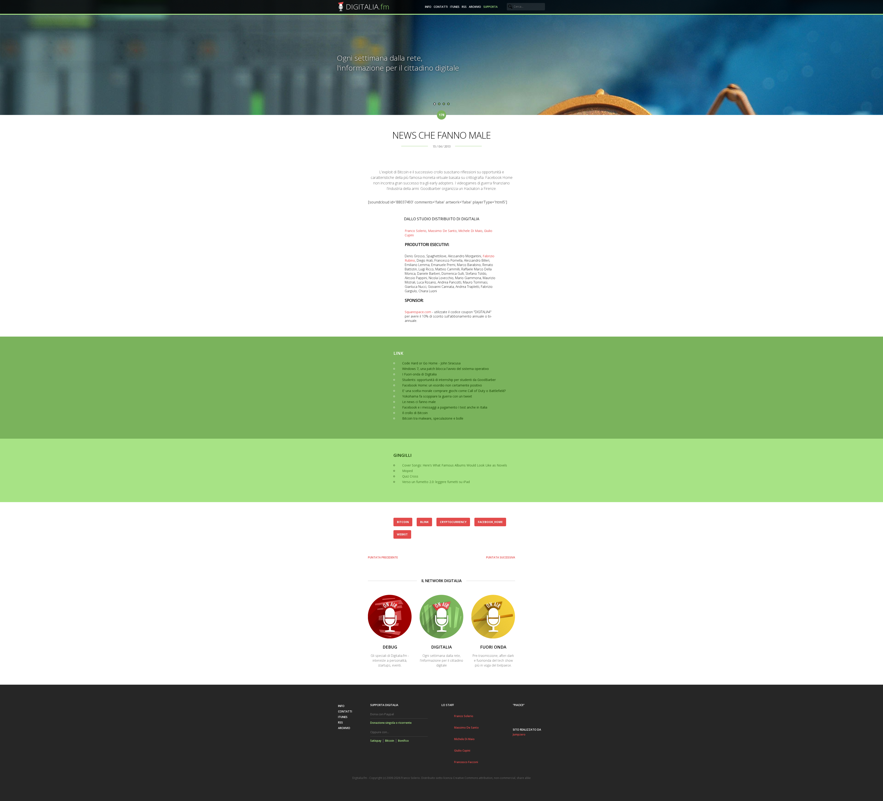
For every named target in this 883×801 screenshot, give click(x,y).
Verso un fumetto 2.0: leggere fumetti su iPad (436, 482)
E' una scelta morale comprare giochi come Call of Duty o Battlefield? (454, 391)
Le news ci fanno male (419, 402)
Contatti (441, 7)
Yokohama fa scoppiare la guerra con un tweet (437, 396)
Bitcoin (389, 741)
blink (424, 522)
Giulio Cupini (462, 750)
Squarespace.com (418, 312)
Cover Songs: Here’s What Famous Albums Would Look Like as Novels (454, 465)
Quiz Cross (410, 476)
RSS (464, 7)
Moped (407, 471)
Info (428, 7)
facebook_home (490, 522)
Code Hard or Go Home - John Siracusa (431, 363)
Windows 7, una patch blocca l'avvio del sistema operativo (445, 368)
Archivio (475, 7)
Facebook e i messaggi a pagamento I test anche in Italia (444, 407)
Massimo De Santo (442, 231)
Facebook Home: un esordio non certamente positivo (442, 385)
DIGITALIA (367, 6)
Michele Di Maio (470, 231)
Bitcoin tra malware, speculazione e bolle (432, 418)
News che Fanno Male (441, 135)
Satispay (375, 741)
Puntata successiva (500, 557)
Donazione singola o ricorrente (391, 723)
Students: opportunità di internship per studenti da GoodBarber (449, 380)
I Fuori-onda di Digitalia (419, 374)
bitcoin (403, 522)
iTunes (454, 7)
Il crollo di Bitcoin (415, 413)
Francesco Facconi (466, 762)
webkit (402, 534)
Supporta (490, 7)
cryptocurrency (453, 522)
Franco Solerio (415, 231)
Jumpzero (519, 734)
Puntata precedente (383, 557)
